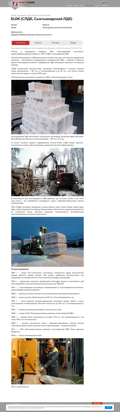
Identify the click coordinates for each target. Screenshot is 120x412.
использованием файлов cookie (37, 408)
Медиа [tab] (73, 43)
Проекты (97, 5)
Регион (76, 5)
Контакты (105, 5)
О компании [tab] (20, 43)
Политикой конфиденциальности (22, 408)
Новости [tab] (38, 43)
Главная (13, 15)
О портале (69, 5)
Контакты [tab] (55, 43)
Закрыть (108, 407)
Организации (90, 5)
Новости (81, 5)
